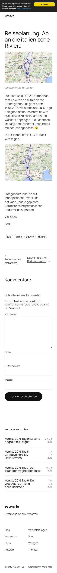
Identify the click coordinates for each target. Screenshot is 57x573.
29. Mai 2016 (48, 440)
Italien (19, 236)
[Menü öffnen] (50, 15)
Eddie (20, 87)
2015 (8, 236)
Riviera (41, 236)
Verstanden (44, 4)
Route (28, 194)
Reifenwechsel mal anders (13, 261)
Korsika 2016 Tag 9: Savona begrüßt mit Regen (22, 440)
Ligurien (29, 87)
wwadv (9, 15)
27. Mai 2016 (49, 469)
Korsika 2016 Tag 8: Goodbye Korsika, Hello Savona (17, 455)
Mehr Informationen (24, 8)
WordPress (47, 566)
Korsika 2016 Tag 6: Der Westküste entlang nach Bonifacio (20, 483)
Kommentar (11, 314)
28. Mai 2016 (50, 454)
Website (9, 379)
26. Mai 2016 (50, 483)
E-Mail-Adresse (12, 365)
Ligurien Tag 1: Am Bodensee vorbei (37, 259)
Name (8, 351)
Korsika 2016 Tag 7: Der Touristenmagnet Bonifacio (23, 469)
